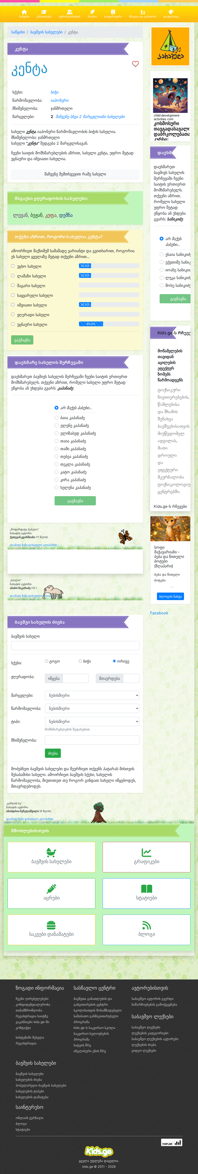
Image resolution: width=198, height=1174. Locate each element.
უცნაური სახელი (31, 324)
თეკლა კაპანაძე (75, 464)
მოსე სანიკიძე (178, 285)
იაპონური (60, 100)
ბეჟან (36, 215)
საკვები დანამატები (51, 934)
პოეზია (92, 16)
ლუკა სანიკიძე (178, 277)
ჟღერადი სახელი (32, 314)
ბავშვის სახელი (25, 636)
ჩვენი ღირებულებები (32, 999)
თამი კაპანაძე (73, 448)
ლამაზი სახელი (31, 276)
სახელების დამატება (32, 1097)
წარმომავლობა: (26, 708)
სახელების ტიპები (30, 1091)
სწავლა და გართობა (142, 16)
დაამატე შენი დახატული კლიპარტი (33, 545)
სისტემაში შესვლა (30, 1037)
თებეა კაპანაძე (74, 456)
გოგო (54, 661)
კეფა (51, 215)
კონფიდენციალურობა (33, 1004)
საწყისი (24, 16)
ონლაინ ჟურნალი (29, 1118)
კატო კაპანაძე (73, 472)
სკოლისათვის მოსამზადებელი (98, 1010)
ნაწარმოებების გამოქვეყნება (154, 1004)
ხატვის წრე (82, 1045)
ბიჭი (54, 92)
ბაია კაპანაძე (72, 417)
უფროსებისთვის (69, 16)
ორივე (122, 661)
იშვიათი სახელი (31, 305)
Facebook (159, 612)
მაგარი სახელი (30, 285)
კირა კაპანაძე (73, 479)
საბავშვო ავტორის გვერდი (153, 999)
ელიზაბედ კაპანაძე (78, 433)
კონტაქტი (23, 1028)
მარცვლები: (22, 695)
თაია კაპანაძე (73, 440)
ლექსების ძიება (144, 1045)
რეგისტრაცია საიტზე (32, 1016)
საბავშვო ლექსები (146, 1027)
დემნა (66, 215)
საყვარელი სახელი (34, 295)
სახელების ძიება (29, 1079)
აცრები (51, 898)
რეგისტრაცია (26, 1043)
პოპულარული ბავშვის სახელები (41, 1085)
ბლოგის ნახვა (170, 596)
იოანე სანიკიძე (179, 269)
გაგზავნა (75, 500)
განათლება (44, 16)
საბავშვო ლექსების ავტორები (155, 1039)
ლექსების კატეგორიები (150, 1033)
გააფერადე (171, 16)
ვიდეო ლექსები (144, 1050)
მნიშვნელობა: (24, 740)
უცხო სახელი (28, 266)
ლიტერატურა (113, 16)
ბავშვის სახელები (46, 32)
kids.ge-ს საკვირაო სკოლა (94, 1028)
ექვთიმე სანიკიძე (181, 262)
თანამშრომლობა (29, 1010)
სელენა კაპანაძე (75, 487)
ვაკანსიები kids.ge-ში (32, 1022)
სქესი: (16, 662)
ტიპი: (15, 721)
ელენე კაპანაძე (74, 425)
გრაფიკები (146, 861)
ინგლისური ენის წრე (90, 1051)
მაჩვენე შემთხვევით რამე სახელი (75, 174)
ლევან (20, 215)
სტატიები (146, 898)
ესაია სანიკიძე (178, 254)
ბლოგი (146, 934)
